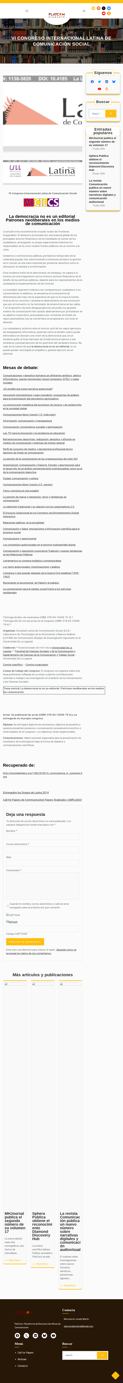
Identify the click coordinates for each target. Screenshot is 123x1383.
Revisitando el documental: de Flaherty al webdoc (31, 582)
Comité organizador (37, 664)
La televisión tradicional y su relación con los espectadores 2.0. (39, 506)
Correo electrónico (17, 844)
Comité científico (13, 664)
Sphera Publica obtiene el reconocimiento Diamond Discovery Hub (101, 163)
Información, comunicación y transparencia (27, 420)
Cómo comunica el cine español (21, 490)
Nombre (11, 830)
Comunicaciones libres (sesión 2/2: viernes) (27, 484)
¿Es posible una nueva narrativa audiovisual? (28, 388)
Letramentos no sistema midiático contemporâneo (32, 560)
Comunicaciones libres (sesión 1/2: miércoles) (29, 414)
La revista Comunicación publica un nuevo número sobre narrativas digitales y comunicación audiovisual (102, 191)
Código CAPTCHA (16, 933)
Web (8, 857)
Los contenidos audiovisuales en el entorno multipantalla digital (39, 544)
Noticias (22, 1359)
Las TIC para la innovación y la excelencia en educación (34, 433)
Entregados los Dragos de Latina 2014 (26, 792)
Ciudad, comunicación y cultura (20, 478)
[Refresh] (11, 921)
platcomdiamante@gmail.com (78, 1326)
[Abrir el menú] (27, 11)
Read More (15, 1260)
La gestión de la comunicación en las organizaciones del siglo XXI (40, 458)
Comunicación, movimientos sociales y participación (32, 426)
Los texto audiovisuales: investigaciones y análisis (31, 566)
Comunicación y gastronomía (19, 538)
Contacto (23, 1365)
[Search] (110, 113)
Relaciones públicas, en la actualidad (23, 522)
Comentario (13, 870)
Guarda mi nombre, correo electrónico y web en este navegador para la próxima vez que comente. (39, 905)
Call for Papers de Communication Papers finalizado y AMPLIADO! (42, 799)
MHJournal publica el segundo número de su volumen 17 (102, 142)
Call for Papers (25, 1352)
